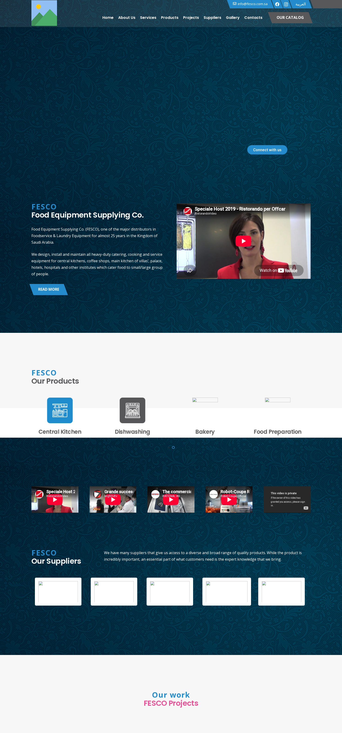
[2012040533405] (171, 592)
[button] (265, 17)
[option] (59, 592)
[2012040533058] (59, 592)
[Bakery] (62, 417)
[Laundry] (207, 417)
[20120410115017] (115, 592)
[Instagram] (286, 4)
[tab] (139, 610)
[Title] (44, 18)
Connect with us (267, 149)
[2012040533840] (226, 592)
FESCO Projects (171, 703)
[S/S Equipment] (280, 417)
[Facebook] (277, 4)
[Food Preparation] (134, 417)
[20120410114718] (282, 592)
